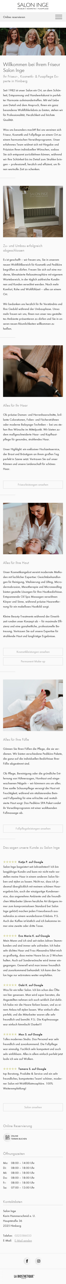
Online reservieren (14, 17)
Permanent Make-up (33, 661)
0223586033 (23, 1235)
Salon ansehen (33, 1107)
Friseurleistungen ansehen (33, 484)
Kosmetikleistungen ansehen (33, 652)
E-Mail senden (23, 1240)
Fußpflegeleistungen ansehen (33, 828)
